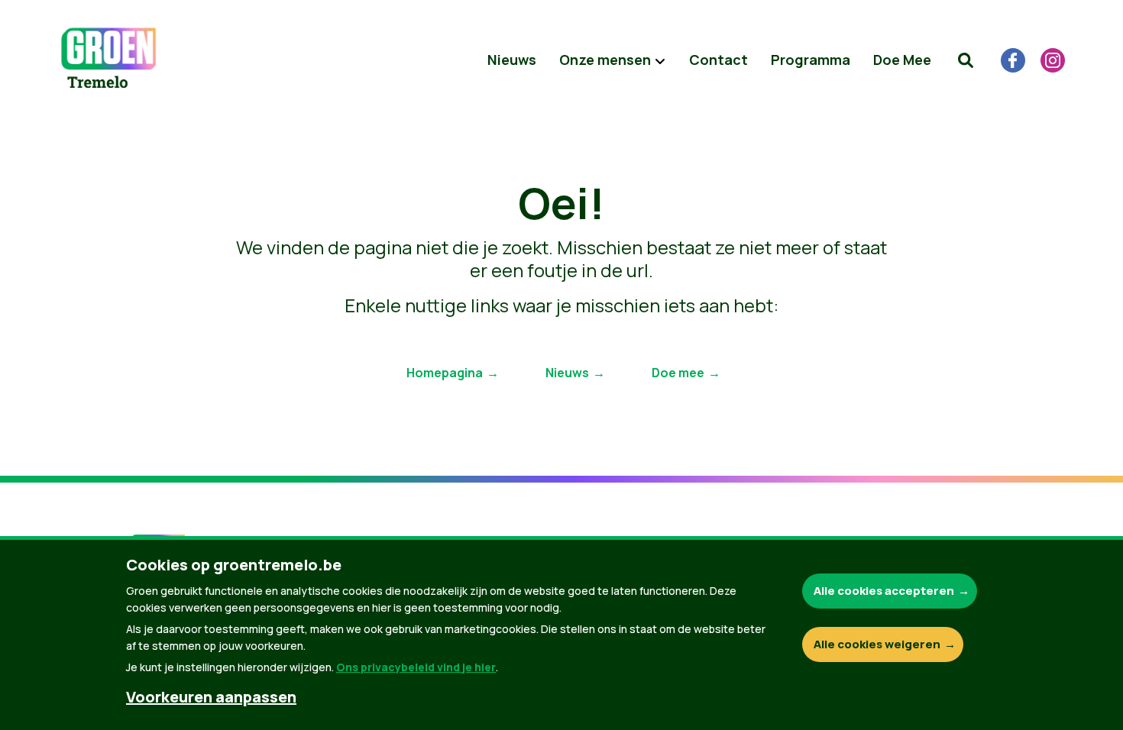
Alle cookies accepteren (884, 591)
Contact (718, 59)
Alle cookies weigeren (877, 644)
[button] (966, 60)
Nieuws (511, 59)
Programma (810, 59)
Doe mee (678, 372)
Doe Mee (902, 59)
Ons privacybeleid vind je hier (416, 667)
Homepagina (444, 372)
